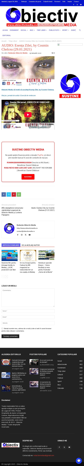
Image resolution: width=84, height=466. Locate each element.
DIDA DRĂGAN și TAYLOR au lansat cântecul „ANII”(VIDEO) (19, 388)
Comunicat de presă (35, 1)
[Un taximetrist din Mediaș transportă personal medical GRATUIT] (34, 384)
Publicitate (54, 30)
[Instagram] (22, 235)
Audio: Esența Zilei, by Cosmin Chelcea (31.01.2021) (42, 209)
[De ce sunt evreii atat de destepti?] (34, 362)
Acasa (5, 30)
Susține (69, 1)
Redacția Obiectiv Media (17, 53)
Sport (64, 30)
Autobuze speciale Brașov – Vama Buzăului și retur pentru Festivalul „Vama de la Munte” (45, 267)
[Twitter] (77, 4)
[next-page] (6, 276)
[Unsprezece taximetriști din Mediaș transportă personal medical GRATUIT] (34, 371)
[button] (79, 30)
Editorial (7, 35)
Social (23, 30)
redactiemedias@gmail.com (43, 455)
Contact (76, 1)
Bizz (31, 30)
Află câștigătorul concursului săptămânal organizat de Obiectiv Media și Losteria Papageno (12, 211)
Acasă (4, 41)
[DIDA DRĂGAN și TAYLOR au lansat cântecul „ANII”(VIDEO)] (6, 388)
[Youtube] (80, 4)
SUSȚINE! (28, 177)
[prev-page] (3, 276)
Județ (73, 30)
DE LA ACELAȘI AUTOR (31, 245)
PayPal (40, 155)
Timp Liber (41, 30)
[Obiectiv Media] (42, 17)
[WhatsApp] (19, 194)
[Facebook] (73, 4)
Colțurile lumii (47, 1)
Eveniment (14, 30)
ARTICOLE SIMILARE (11, 245)
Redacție (24, 1)
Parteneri (57, 1)
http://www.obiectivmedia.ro (27, 228)
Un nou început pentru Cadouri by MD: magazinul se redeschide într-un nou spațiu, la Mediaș (28, 267)
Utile (63, 1)
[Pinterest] (14, 194)
